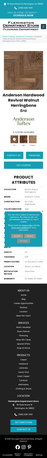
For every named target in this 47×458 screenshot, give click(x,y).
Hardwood (20, 37)
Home (5, 37)
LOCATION (23, 396)
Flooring (12, 37)
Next (43, 140)
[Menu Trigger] (43, 26)
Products (29, 37)
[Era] (14, 139)
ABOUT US (23, 290)
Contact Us (13, 155)
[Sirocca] (32, 139)
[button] (18, 447)
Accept (17, 236)
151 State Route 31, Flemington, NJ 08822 (25, 4)
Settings (23, 241)
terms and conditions (20, 227)
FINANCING (34, 155)
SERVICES (23, 323)
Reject (30, 236)
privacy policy (27, 225)
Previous (4, 140)
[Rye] (23, 139)
